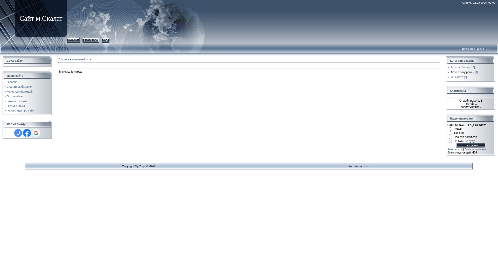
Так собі (459, 132)
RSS (487, 48)
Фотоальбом (80, 59)
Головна (73, 39)
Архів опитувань (475, 149)
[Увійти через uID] (18, 133)
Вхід (105, 39)
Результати (454, 149)
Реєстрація (91, 39)
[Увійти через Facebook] (27, 133)
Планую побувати (465, 136)
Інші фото (457, 77)
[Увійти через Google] (36, 133)
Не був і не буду (464, 141)
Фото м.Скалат (460, 67)
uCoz (367, 166)
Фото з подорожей (462, 72)
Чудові (458, 128)
